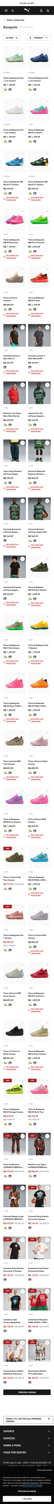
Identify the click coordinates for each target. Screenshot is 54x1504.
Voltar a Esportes (15, 20)
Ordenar (38, 38)
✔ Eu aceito (27, 1499)
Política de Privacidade (32, 1485)
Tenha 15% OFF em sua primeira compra (23, 1420)
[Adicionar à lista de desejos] (22, 49)
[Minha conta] (41, 10)
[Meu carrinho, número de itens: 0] (48, 10)
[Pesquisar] (13, 10)
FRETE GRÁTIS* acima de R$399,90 (27, 3)
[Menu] (6, 10)
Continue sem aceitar (44, 1470)
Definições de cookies (27, 1491)
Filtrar (9, 38)
